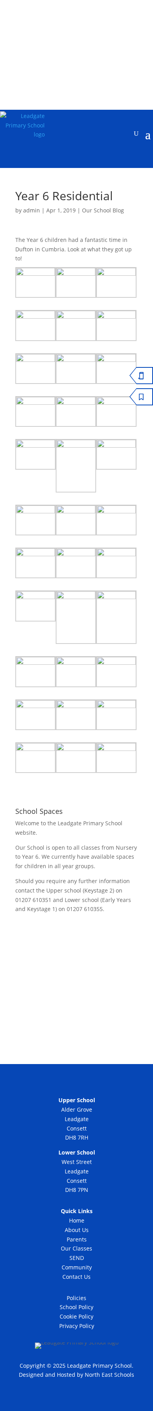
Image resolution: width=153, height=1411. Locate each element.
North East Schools (109, 1374)
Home (76, 1220)
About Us (77, 1230)
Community (77, 1267)
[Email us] (87, 64)
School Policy (76, 1307)
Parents (77, 1239)
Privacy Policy (76, 1326)
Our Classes (76, 1248)
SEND (76, 1258)
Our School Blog (103, 210)
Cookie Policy (76, 1316)
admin (31, 210)
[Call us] (67, 64)
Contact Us (76, 1276)
